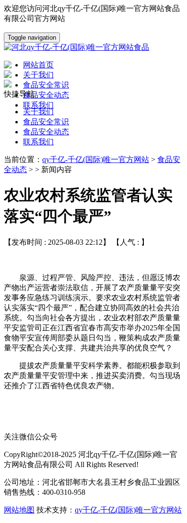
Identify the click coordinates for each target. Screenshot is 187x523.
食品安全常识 (46, 122)
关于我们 (38, 112)
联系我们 (38, 142)
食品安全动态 (46, 132)
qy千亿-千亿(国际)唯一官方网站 (95, 159)
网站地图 (19, 510)
